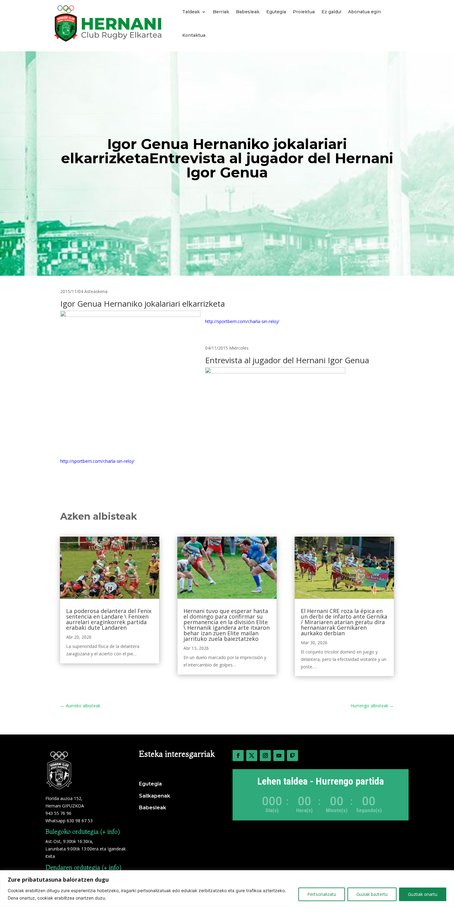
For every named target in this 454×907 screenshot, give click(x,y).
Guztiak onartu (422, 894)
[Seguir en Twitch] (292, 755)
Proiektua (304, 12)
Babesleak (247, 12)
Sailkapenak (154, 796)
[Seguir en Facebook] (238, 755)
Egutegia (276, 12)
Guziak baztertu (372, 894)
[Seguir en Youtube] (278, 755)
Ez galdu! (331, 12)
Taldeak (191, 12)
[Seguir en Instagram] (265, 755)
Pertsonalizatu (321, 894)
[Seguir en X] (251, 755)
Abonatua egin (364, 12)
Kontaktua (193, 35)
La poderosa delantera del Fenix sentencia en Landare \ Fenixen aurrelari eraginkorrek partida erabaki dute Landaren (108, 619)
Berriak (221, 12)
